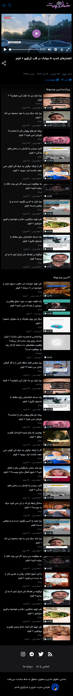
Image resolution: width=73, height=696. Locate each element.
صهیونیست (50, 79)
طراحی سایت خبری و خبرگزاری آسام (32, 687)
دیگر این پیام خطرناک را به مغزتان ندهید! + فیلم (22, 321)
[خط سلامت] (46, 5)
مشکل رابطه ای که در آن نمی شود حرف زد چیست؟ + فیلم (23, 505)
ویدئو (40, 121)
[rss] (50, 655)
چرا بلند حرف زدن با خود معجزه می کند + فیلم (23, 115)
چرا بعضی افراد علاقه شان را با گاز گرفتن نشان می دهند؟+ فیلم (22, 365)
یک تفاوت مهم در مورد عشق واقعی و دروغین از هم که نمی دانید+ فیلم (24, 303)
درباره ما (28, 666)
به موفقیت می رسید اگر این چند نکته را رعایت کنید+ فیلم (23, 186)
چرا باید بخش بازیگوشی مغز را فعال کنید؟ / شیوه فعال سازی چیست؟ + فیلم (23, 470)
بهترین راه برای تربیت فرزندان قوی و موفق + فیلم (25, 435)
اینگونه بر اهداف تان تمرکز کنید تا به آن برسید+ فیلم (23, 256)
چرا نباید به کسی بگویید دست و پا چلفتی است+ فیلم (26, 204)
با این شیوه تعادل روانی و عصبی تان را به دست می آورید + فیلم (23, 576)
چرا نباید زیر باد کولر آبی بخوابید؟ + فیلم (25, 98)
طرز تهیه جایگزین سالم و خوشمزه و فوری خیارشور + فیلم (22, 221)
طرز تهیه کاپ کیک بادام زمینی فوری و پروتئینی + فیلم (24, 629)
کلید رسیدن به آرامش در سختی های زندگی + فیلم (25, 151)
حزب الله (65, 79)
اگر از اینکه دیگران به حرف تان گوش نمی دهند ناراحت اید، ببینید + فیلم (22, 168)
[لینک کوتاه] (4, 64)
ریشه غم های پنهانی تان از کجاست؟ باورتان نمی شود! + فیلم (25, 133)
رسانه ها (39, 103)
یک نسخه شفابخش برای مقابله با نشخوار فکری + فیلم (26, 239)
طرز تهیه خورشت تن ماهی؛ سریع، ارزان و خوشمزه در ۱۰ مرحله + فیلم (22, 286)
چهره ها (39, 353)
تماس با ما (43, 666)
